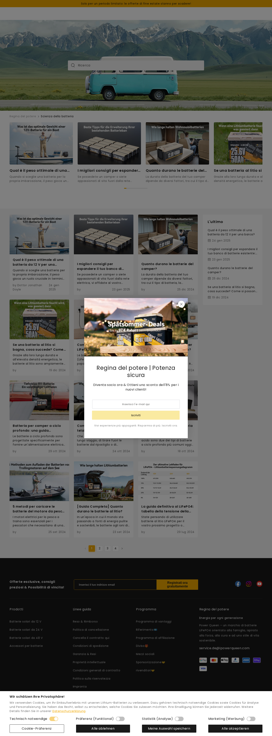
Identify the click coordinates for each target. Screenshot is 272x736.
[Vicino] (181, 304)
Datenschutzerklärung (69, 711)
